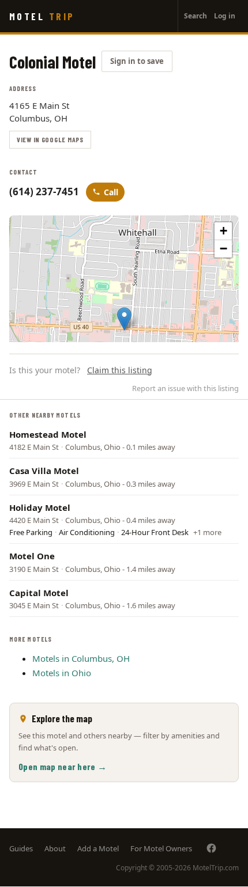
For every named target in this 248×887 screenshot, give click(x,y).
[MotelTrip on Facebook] (211, 848)
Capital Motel (39, 592)
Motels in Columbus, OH (81, 658)
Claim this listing (119, 370)
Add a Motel (98, 848)
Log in (224, 16)
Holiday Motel (39, 507)
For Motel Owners (161, 848)
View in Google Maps (50, 139)
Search (195, 16)
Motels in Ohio (61, 672)
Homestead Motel (48, 434)
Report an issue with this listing (185, 388)
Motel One (32, 556)
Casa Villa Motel (44, 470)
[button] (124, 319)
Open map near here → (62, 766)
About (55, 848)
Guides (21, 848)
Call (111, 192)
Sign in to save (137, 61)
